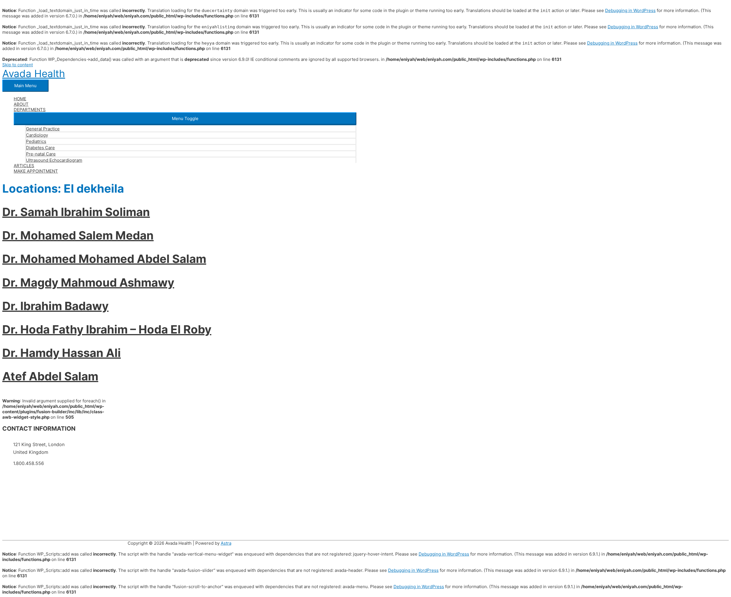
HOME (20, 98)
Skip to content (17, 64)
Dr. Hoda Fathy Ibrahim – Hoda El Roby (106, 329)
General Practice (43, 128)
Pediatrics (36, 141)
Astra (226, 543)
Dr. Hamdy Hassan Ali (61, 353)
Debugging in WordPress (630, 10)
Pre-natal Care (41, 154)
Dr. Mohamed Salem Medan (78, 235)
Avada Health (33, 73)
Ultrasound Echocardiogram (54, 160)
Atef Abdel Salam (50, 376)
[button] (185, 118)
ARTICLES (24, 165)
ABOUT (21, 104)
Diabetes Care (40, 147)
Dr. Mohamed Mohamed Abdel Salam (104, 259)
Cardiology (37, 135)
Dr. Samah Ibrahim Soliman (76, 212)
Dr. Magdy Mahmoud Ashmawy (88, 282)
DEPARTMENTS (30, 109)
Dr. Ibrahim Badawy (55, 306)
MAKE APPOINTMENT (36, 171)
